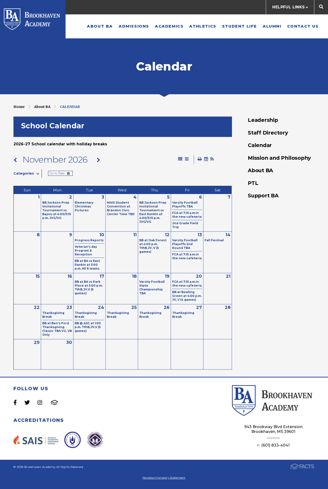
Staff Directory (268, 133)
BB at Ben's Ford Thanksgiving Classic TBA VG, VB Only (57, 328)
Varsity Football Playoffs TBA (185, 204)
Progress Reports (89, 240)
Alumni (272, 26)
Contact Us (303, 26)
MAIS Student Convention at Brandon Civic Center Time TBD (121, 208)
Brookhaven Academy (33, 19)
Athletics (202, 26)
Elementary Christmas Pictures (84, 206)
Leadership (263, 120)
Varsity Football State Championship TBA (152, 287)
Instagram (40, 402)
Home (19, 107)
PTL (253, 183)
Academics (169, 26)
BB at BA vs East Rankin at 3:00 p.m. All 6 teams (87, 264)
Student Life (239, 26)
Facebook (15, 402)
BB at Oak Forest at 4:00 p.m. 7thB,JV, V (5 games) (152, 245)
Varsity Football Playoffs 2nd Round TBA (185, 244)
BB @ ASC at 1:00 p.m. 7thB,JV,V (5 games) (88, 327)
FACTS (54, 402)
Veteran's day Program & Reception (86, 250)
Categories (23, 173)
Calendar (70, 107)
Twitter (27, 402)
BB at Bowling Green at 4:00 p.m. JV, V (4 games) (187, 295)
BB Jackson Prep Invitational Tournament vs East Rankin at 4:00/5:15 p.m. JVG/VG (152, 212)
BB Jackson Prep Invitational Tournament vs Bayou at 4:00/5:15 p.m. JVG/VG (56, 210)
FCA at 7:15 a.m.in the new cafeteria (187, 214)
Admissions (134, 26)
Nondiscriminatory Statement (164, 477)
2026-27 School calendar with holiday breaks (60, 144)
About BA (100, 26)
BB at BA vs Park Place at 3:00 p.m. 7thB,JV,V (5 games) (89, 287)
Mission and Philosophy (279, 158)
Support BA (263, 195)
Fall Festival (214, 240)
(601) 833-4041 (275, 445)
